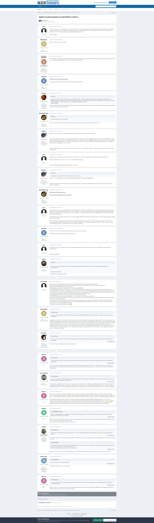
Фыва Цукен (43, 39)
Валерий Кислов (43, 113)
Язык (69, 513)
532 (44, 437)
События (45, 9)
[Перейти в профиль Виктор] (44, 359)
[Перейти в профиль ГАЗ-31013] (44, 337)
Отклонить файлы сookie (110, 520)
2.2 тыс (44, 87)
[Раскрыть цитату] (51, 96)
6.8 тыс (44, 343)
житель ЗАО (43, 456)
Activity (45, 6)
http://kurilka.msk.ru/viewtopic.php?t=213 (58, 192)
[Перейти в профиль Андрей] (44, 412)
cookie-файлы (46, 520)
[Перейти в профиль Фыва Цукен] (44, 44)
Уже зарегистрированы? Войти (100, 2)
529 (44, 269)
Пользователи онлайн (66, 9)
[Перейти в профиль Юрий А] (44, 135)
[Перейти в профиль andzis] (44, 263)
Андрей (44, 408)
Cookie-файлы (83, 513)
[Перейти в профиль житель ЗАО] (44, 460)
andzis (43, 259)
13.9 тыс (44, 383)
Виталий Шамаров (43, 57)
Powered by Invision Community (77, 516)
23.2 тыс (44, 141)
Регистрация (112, 2)
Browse (40, 6)
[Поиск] (115, 6)
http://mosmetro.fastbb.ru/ (63, 79)
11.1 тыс (44, 68)
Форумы (39, 9)
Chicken (43, 93)
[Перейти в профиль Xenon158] (44, 81)
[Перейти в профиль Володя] (44, 431)
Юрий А (44, 131)
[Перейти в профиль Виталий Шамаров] (44, 62)
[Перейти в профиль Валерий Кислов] (44, 117)
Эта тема (110, 6)
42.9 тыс (44, 50)
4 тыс (44, 123)
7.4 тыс (44, 466)
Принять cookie (98, 520)
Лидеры (73, 9)
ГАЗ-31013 (43, 333)
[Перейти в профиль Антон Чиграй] (44, 377)
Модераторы (57, 9)
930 (44, 103)
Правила (50, 9)
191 (44, 365)
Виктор (44, 354)
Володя (44, 427)
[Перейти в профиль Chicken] (44, 97)
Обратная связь (76, 513)
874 (44, 418)
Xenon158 (43, 76)
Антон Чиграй (43, 373)
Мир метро (52, 21)
